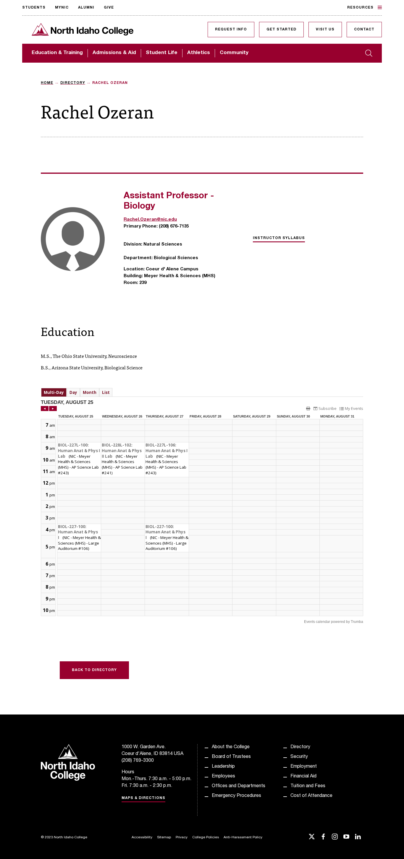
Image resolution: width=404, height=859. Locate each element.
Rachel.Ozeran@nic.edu (150, 219)
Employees (223, 776)
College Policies (205, 837)
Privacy (182, 837)
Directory (72, 83)
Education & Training (57, 53)
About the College (231, 747)
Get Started (281, 29)
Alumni (86, 7)
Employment (303, 766)
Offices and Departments (238, 786)
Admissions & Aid (114, 53)
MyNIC (62, 7)
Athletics (198, 53)
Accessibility (142, 837)
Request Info (231, 29)
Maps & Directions (143, 798)
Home (47, 83)
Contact (364, 29)
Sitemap (164, 837)
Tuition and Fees (307, 786)
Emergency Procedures (236, 796)
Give (109, 7)
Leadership (223, 766)
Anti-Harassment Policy (243, 837)
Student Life (161, 53)
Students (34, 7)
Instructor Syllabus (279, 238)
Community (234, 53)
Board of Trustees (231, 757)
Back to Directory (94, 670)
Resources (360, 7)
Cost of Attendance (311, 796)
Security (299, 757)
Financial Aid (303, 776)
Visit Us (325, 29)
